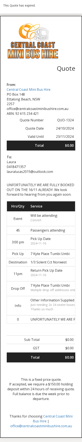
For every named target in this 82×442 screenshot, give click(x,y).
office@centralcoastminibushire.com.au (41, 426)
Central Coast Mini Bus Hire (28, 89)
